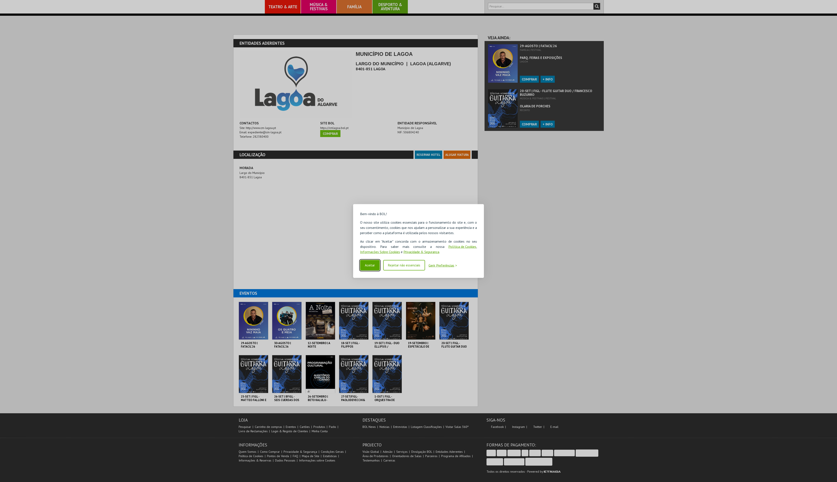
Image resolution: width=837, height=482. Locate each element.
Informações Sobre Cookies (380, 251)
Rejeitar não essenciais (404, 265)
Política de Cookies (462, 246)
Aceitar (370, 265)
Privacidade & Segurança (421, 251)
